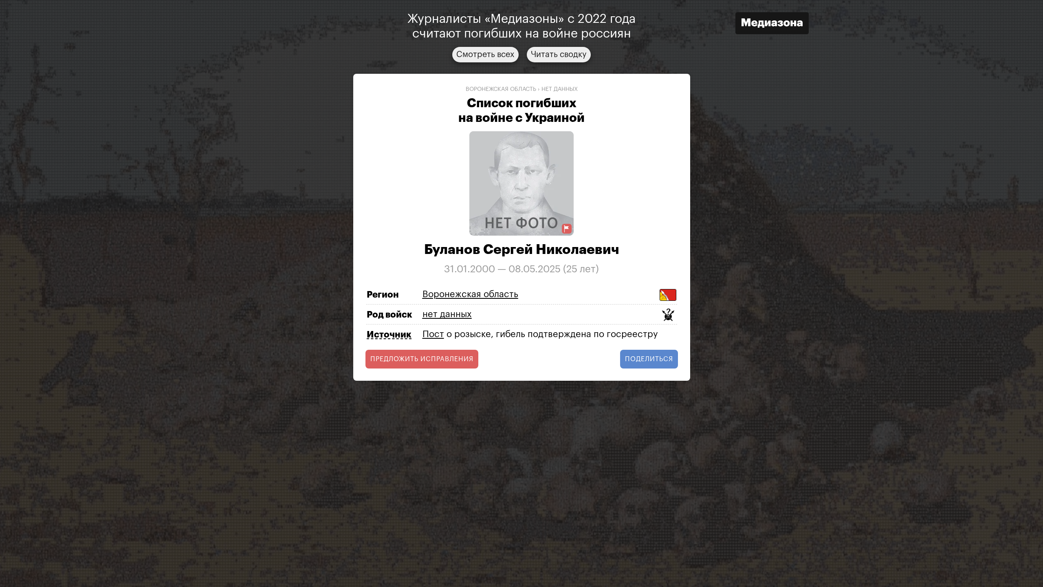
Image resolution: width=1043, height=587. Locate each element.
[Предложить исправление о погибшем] (566, 229)
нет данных (559, 89)
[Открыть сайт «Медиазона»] (772, 24)
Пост (433, 334)
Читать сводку (559, 55)
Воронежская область (501, 89)
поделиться (649, 359)
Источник (389, 334)
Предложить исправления (421, 359)
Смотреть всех (485, 55)
